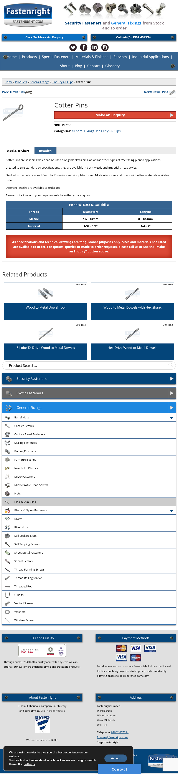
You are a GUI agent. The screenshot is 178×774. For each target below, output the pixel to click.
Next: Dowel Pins (156, 92)
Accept (115, 758)
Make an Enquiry (110, 115)
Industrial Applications (150, 56)
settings (29, 764)
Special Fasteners (56, 56)
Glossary (112, 65)
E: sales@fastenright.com (112, 737)
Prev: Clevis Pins (13, 92)
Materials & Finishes (92, 56)
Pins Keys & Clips (62, 82)
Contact (93, 65)
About (65, 65)
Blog (78, 65)
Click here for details (53, 710)
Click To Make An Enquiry (44, 37)
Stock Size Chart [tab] (18, 151)
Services (120, 56)
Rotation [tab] (45, 151)
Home (12, 56)
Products (29, 56)
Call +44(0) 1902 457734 (133, 37)
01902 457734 (120, 732)
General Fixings (39, 82)
